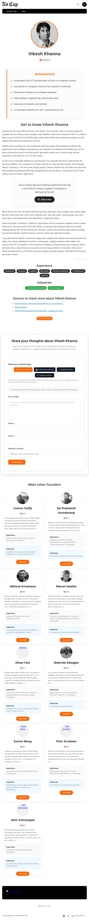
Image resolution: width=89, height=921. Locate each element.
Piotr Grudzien (66, 741)
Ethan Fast (22, 662)
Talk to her (46, 199)
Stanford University (60, 271)
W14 (67, 592)
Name (11, 423)
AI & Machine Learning (36, 288)
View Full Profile (44, 318)
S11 (23, 668)
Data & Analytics (56, 288)
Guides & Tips (12, 11)
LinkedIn (33, 271)
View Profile (24, 562)
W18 (23, 514)
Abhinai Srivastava (23, 586)
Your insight (13, 396)
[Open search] (78, 4)
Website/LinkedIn (16, 448)
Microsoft (44, 271)
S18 (67, 747)
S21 (23, 747)
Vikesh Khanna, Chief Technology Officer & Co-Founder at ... (39, 303)
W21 (23, 825)
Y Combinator (78, 271)
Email (11, 436)
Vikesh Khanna (21, 307)
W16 (67, 668)
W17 (47, 60)
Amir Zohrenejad (22, 820)
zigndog (44, 275)
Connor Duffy (22, 508)
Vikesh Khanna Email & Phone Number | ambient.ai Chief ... (39, 310)
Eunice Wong (23, 741)
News (24, 11)
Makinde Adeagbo (66, 662)
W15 (23, 592)
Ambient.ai (9, 271)
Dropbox (21, 271)
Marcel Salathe (66, 586)
